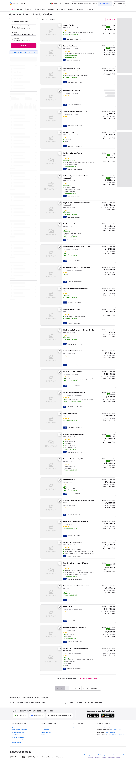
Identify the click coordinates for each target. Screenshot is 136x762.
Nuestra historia (45, 727)
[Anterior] (42, 32)
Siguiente (94, 688)
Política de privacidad (104, 755)
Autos (72, 9)
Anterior (61, 688)
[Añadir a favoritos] (59, 25)
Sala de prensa (45, 729)
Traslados (62, 9)
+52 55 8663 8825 (110, 732)
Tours (52, 9)
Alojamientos (18, 9)
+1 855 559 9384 (116, 729)
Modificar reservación (18, 737)
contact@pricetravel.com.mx (116, 734)
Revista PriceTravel (46, 732)
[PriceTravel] (18, 3)
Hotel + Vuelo (41, 9)
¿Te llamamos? (106, 3)
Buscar (23, 45)
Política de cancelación (118, 755)
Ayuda (67, 3)
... (83, 688)
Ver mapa (112, 19)
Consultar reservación (18, 734)
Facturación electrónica (18, 732)
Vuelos (29, 9)
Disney (81, 9)
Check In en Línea (16, 742)
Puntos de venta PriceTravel (19, 729)
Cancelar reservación (17, 740)
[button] (23, 27)
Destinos (43, 734)
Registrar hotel (76, 727)
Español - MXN (57, 3)
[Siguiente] (59, 32)
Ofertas (91, 9)
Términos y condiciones (90, 755)
